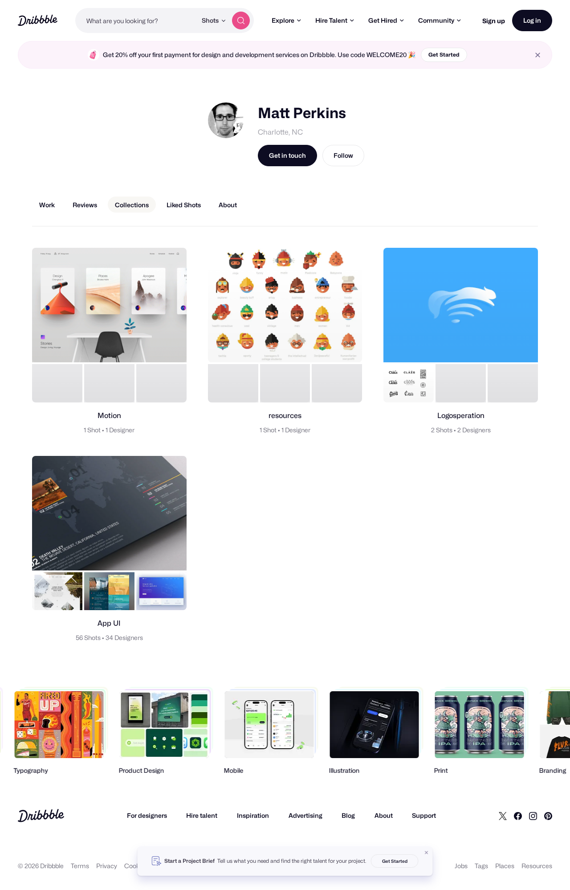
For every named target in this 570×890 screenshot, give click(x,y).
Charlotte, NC (280, 132)
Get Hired (382, 20)
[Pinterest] (548, 816)
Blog (348, 815)
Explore (283, 20)
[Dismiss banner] (426, 852)
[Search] (241, 20)
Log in (532, 20)
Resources (536, 865)
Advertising (305, 815)
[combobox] (136, 20)
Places (504, 865)
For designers (147, 815)
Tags (481, 865)
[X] (503, 816)
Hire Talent (331, 20)
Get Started (444, 54)
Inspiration (253, 815)
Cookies (136, 865)
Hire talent (201, 815)
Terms (80, 865)
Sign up (493, 21)
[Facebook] (518, 816)
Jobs (461, 865)
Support (424, 815)
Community (436, 20)
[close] (538, 55)
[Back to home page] (37, 20)
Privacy (106, 865)
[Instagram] (533, 816)
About (384, 815)
